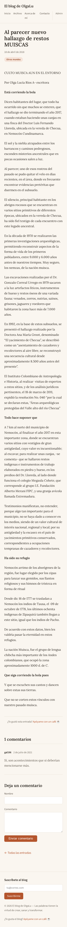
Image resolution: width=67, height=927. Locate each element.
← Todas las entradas (17, 853)
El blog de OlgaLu (18, 6)
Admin (59, 13)
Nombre (8, 794)
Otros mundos (13, 59)
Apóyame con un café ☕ (46, 722)
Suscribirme (13, 896)
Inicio (7, 13)
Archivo (17, 13)
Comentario (10, 809)
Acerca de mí (30, 16)
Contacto (45, 13)
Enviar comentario (21, 838)
